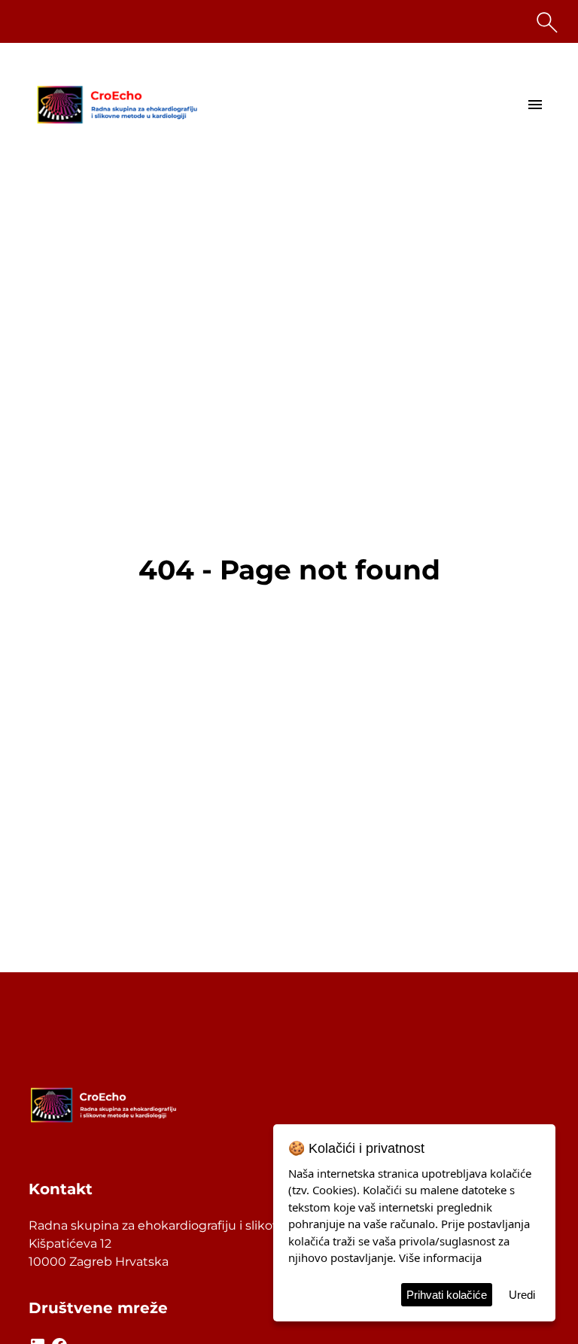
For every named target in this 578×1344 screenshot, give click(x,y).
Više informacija (440, 1257)
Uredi (522, 1294)
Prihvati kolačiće (446, 1294)
